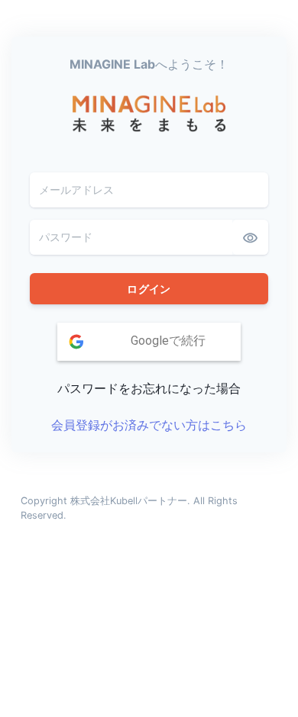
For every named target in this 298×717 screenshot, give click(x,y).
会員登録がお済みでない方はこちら (149, 424)
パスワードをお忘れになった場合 (149, 388)
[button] (149, 342)
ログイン (148, 288)
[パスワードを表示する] (250, 237)
